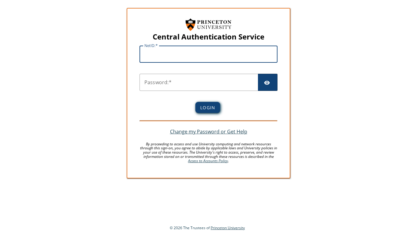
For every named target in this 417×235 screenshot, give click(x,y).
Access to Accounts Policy (208, 160)
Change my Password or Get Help (208, 131)
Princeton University (228, 227)
